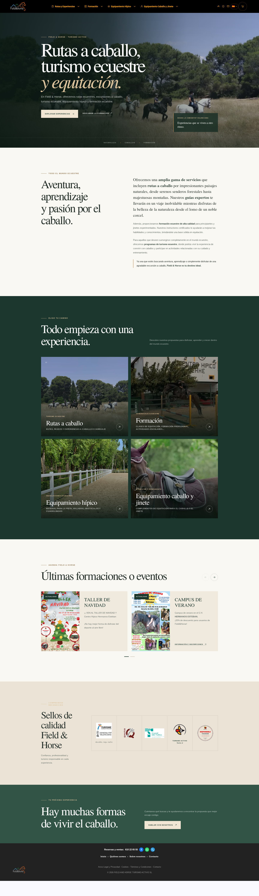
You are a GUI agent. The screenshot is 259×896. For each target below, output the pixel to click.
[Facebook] (141, 849)
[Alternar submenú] (78, 6)
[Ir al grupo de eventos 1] (126, 656)
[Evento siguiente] (214, 577)
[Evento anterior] (205, 577)
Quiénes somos (118, 856)
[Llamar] (153, 849)
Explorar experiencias (57, 114)
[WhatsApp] (147, 849)
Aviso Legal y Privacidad (109, 867)
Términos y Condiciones (140, 867)
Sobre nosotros (137, 856)
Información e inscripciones (189, 644)
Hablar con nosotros (160, 825)
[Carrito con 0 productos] (242, 6)
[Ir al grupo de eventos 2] (132, 656)
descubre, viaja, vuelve (104, 742)
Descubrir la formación (96, 113)
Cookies (125, 867)
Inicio (103, 856)
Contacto (153, 856)
